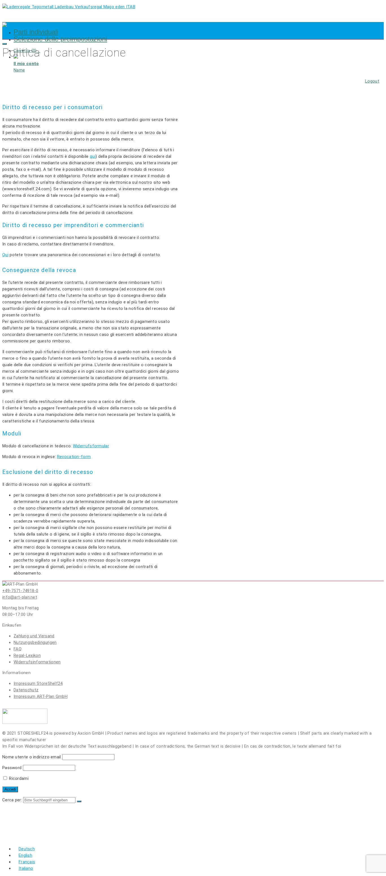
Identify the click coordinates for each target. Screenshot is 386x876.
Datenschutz (26, 689)
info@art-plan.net (19, 597)
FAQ (17, 648)
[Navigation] (4, 44)
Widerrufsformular (91, 445)
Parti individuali (36, 32)
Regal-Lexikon (27, 655)
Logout (372, 81)
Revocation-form (74, 456)
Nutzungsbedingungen (35, 642)
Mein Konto (28, 832)
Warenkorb (29, 827)
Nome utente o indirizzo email (31, 757)
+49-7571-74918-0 (20, 590)
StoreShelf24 (38, 683)
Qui (5, 254)
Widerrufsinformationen (37, 661)
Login (21, 816)
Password (11, 767)
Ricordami (18, 778)
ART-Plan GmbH (41, 696)
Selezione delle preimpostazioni (60, 39)
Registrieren (30, 821)
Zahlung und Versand (34, 635)
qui (93, 156)
